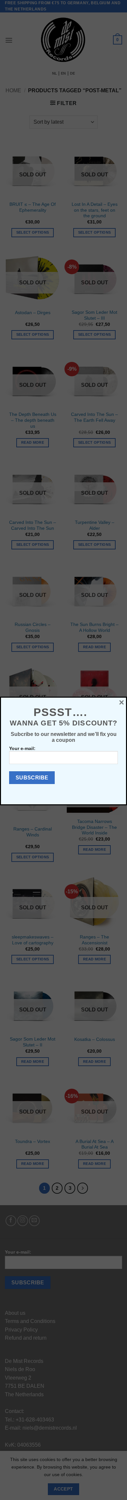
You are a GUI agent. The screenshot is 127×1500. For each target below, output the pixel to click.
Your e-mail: (22, 748)
